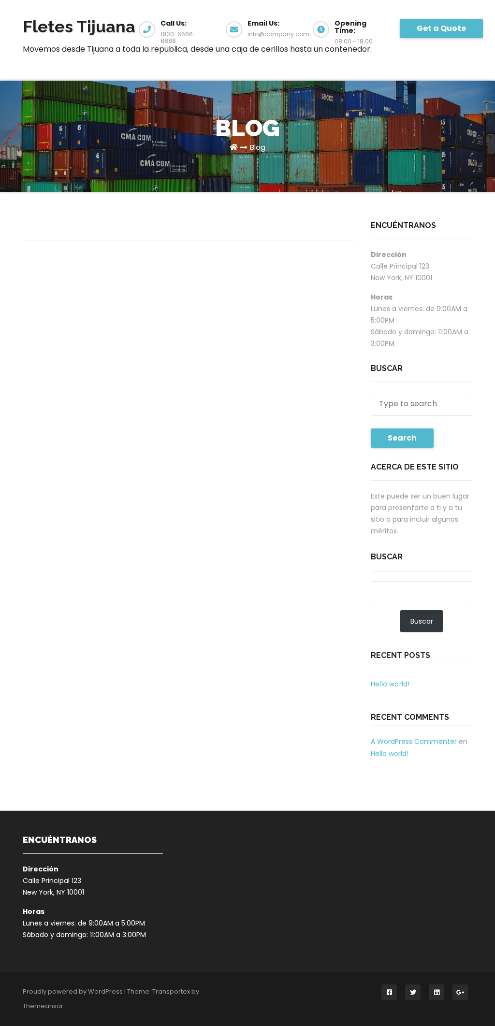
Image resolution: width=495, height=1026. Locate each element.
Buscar (387, 556)
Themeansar (43, 1006)
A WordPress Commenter (414, 741)
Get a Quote (441, 28)
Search (402, 437)
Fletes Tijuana (79, 26)
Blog (257, 147)
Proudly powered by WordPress (73, 991)
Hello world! (390, 684)
